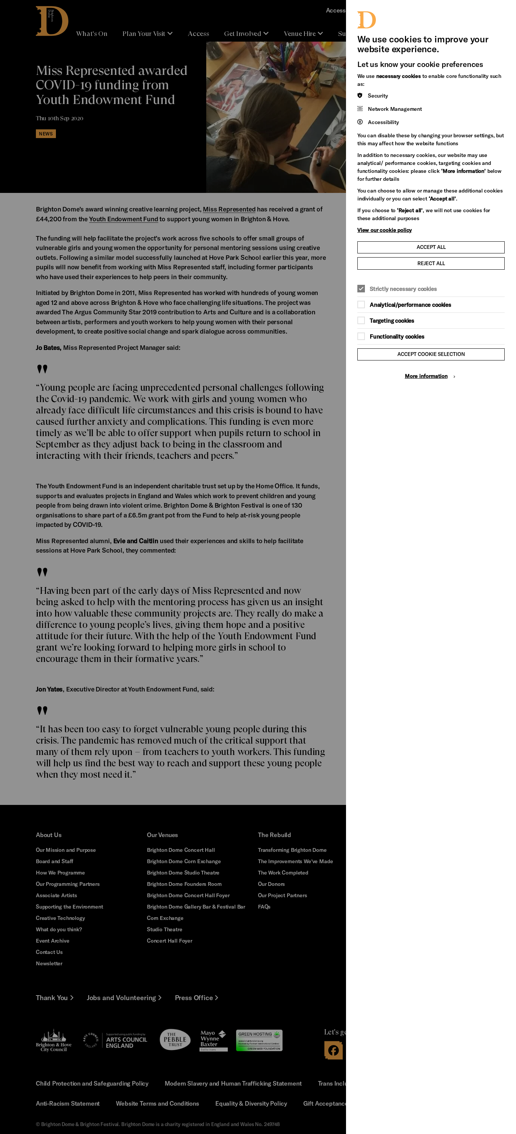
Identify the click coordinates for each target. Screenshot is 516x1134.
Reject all (431, 263)
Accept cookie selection (431, 354)
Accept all (431, 247)
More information (426, 376)
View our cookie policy (384, 230)
